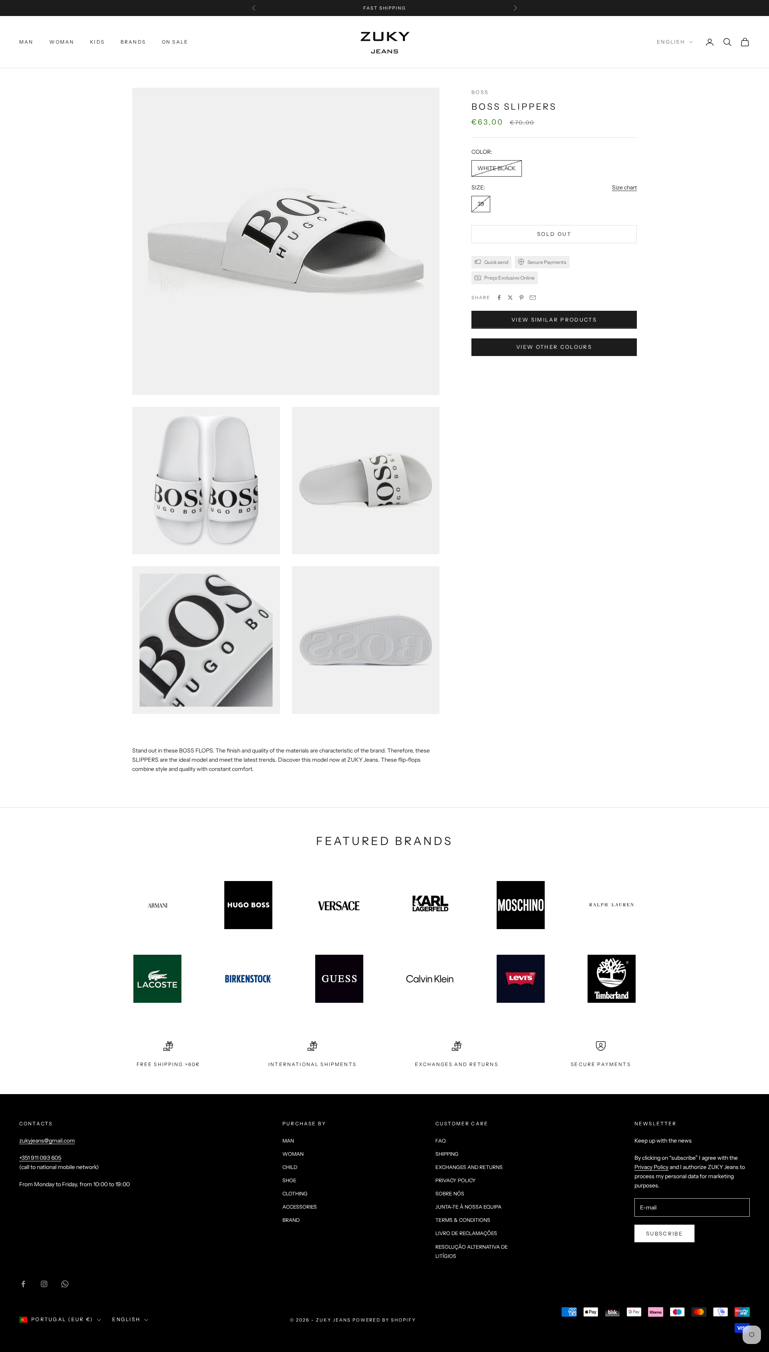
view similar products (554, 319)
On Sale (175, 42)
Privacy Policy (455, 1180)
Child (289, 1167)
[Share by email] (532, 297)
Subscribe (664, 1233)
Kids (97, 42)
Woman (61, 42)
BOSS (480, 92)
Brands (133, 42)
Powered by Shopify (384, 1320)
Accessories (299, 1207)
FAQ (440, 1141)
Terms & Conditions (462, 1220)
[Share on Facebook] (499, 297)
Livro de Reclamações (466, 1233)
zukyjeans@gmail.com (47, 1140)
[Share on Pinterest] (521, 297)
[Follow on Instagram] (44, 1284)
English (671, 42)
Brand (291, 1220)
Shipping (447, 1154)
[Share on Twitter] (510, 297)
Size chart (624, 187)
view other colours (554, 347)
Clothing (295, 1194)
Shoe (289, 1180)
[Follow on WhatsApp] (65, 1284)
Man (26, 42)
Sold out (554, 234)
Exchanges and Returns (469, 1167)
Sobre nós (449, 1194)
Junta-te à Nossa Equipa (468, 1207)
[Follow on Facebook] (23, 1284)
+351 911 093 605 (40, 1157)
